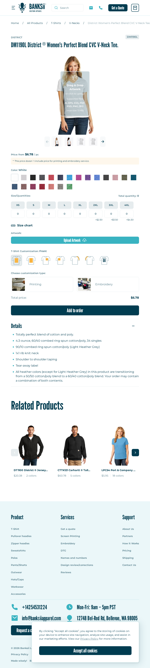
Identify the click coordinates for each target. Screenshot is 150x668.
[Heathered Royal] (97, 177)
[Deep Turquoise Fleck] (133, 177)
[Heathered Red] (51, 177)
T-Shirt (15, 528)
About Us (128, 528)
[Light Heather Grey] (23, 177)
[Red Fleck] (42, 186)
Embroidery (68, 543)
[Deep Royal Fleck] (14, 186)
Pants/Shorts (19, 564)
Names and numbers (74, 557)
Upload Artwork (72, 240)
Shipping (128, 557)
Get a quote (68, 528)
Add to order (75, 310)
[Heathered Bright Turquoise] (69, 177)
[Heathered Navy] (60, 177)
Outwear (16, 572)
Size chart (25, 225)
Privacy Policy (20, 654)
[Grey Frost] (60, 186)
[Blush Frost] (51, 186)
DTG (63, 550)
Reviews (66, 572)
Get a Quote (118, 7)
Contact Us (129, 564)
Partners (127, 536)
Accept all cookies (85, 651)
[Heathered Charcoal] (42, 177)
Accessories (18, 593)
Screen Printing (70, 536)
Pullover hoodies (21, 536)
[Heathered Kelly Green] (69, 186)
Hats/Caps (17, 579)
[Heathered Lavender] (115, 177)
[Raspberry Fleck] (33, 186)
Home (15, 23)
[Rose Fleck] (23, 186)
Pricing (126, 550)
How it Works (130, 543)
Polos (14, 557)
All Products (35, 23)
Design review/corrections (77, 564)
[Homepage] (32, 8)
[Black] (33, 177)
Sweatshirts (18, 550)
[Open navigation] (13, 7)
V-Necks (74, 23)
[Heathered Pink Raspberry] (78, 177)
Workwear (17, 586)
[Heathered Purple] (87, 177)
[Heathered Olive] (124, 177)
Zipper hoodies (20, 543)
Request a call (25, 630)
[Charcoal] (106, 177)
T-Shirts (56, 23)
